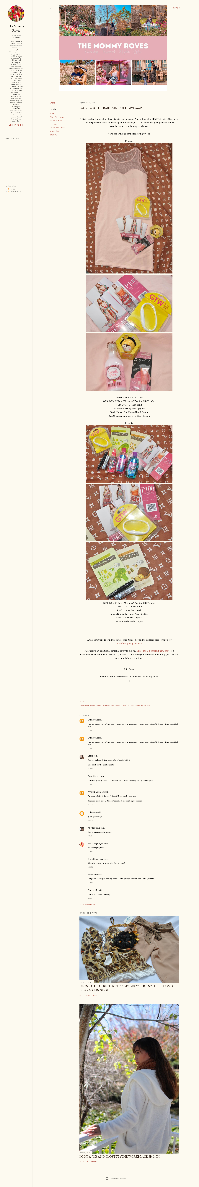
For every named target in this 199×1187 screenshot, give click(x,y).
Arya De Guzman (96, 792)
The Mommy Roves (16, 28)
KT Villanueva (94, 828)
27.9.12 (90, 730)
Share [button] (52, 103)
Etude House (56, 120)
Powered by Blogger (118, 1179)
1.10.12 (90, 836)
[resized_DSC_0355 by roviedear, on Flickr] (129, 331)
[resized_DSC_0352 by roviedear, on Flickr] (129, 272)
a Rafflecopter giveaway (129, 643)
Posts (12, 189)
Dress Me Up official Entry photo (153, 650)
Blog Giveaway (57, 117)
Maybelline (55, 131)
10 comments (91, 1161)
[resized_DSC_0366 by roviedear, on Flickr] (129, 599)
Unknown (92, 720)
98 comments (91, 995)
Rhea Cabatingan (96, 859)
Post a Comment (87, 904)
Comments (15, 191)
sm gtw (53, 135)
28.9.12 (90, 805)
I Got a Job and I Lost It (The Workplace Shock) (120, 1156)
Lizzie (90, 756)
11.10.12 (90, 898)
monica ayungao (95, 843)
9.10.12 (90, 883)
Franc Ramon (94, 776)
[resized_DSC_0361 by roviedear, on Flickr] (129, 390)
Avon (52, 113)
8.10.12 (90, 867)
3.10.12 (90, 851)
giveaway (54, 124)
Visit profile (16, 125)
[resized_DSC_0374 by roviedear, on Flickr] (129, 481)
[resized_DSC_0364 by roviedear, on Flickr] (129, 540)
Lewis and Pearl (57, 128)
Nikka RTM (93, 874)
